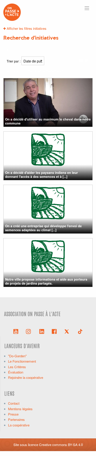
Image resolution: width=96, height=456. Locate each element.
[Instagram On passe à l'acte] (29, 331)
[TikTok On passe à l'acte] (80, 331)
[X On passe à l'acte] (67, 331)
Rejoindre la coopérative (25, 377)
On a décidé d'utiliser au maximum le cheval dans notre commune (48, 121)
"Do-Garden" (17, 356)
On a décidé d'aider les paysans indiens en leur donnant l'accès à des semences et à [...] (41, 174)
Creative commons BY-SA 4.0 (61, 444)
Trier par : (14, 61)
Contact (13, 403)
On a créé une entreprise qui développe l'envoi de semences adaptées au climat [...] (43, 228)
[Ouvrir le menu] (87, 8)
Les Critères (17, 366)
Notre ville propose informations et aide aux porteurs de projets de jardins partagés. (46, 281)
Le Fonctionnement (22, 361)
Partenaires (16, 419)
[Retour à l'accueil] (12, 11)
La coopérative (18, 425)
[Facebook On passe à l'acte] (54, 331)
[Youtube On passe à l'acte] (16, 331)
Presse (13, 414)
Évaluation (15, 372)
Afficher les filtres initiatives (26, 28)
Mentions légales (20, 408)
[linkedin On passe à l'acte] (42, 331)
